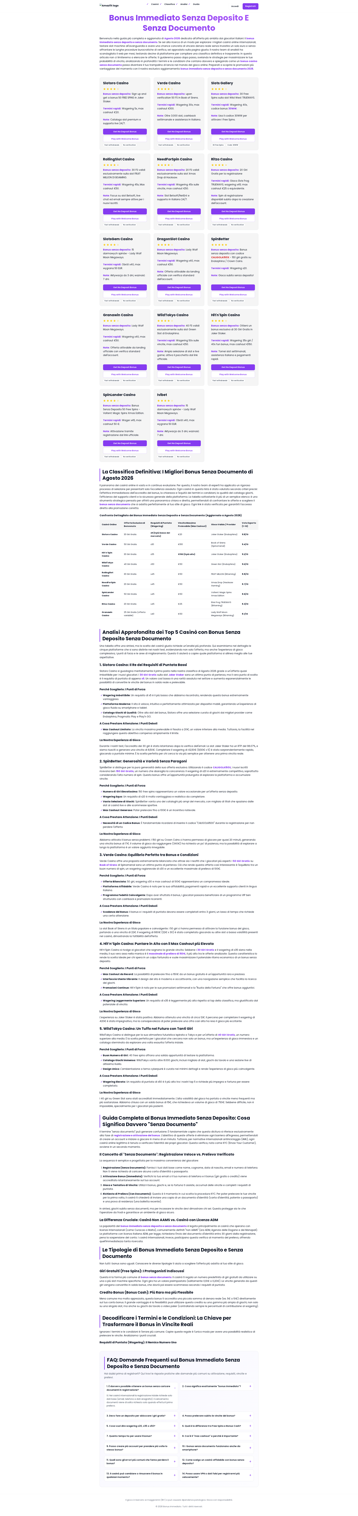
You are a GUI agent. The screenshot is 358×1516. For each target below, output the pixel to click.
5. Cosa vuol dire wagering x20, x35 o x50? (131, 1426)
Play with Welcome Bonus (125, 138)
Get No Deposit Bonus (124, 131)
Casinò (155, 4)
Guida (196, 4)
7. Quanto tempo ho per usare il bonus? (129, 1436)
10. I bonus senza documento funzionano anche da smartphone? (211, 1448)
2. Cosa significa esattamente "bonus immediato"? (211, 1386)
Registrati (250, 6)
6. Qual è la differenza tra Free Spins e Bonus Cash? (211, 1426)
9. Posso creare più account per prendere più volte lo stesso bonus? (137, 1448)
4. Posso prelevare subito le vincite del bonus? (208, 1415)
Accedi (235, 6)
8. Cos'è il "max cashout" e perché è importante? (210, 1436)
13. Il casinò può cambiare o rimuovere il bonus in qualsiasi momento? (134, 1475)
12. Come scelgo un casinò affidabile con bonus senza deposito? (213, 1461)
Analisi (183, 4)
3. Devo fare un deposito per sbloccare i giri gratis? (136, 1415)
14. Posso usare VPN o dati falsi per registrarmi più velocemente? (211, 1475)
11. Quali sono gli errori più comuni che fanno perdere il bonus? (138, 1461)
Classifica (169, 4)
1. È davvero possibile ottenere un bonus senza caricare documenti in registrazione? (138, 1388)
